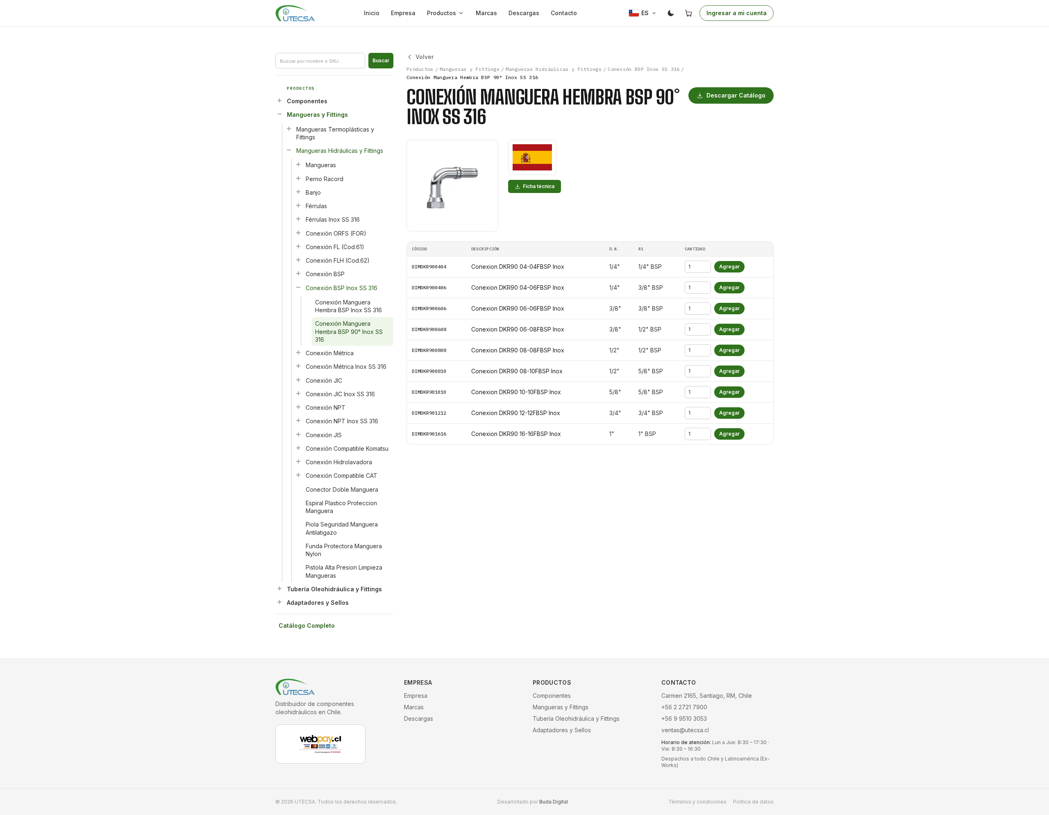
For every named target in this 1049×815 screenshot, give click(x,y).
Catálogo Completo (307, 625)
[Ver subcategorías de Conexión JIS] (298, 434)
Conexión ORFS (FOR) (336, 233)
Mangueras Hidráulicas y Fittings (339, 150)
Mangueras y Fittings (317, 114)
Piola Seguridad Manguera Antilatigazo (342, 528)
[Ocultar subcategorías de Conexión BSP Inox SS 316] (298, 287)
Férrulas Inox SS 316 (333, 219)
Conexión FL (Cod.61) (335, 246)
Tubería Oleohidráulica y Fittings (334, 589)
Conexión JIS (324, 434)
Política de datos (753, 802)
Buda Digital (553, 802)
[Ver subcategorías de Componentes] (279, 100)
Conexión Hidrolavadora (339, 462)
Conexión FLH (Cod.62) (338, 260)
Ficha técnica (538, 186)
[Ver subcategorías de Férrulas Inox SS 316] (298, 219)
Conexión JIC (324, 380)
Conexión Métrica (330, 353)
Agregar (729, 266)
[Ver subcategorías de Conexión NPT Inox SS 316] (298, 420)
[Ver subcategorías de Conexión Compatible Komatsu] (298, 448)
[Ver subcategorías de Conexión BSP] (298, 273)
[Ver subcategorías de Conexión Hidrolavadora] (298, 461)
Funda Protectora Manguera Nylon (344, 550)
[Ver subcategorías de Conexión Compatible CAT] (298, 475)
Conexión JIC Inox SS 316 (340, 393)
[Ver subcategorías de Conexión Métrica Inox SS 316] (298, 366)
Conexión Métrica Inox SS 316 (346, 366)
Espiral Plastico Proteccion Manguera (341, 506)
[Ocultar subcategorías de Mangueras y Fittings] (279, 114)
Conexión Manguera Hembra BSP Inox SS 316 (348, 306)
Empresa (403, 12)
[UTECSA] (295, 13)
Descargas (524, 12)
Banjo (313, 192)
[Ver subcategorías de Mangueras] (298, 164)
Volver (425, 56)
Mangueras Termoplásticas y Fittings (335, 133)
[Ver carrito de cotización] (688, 13)
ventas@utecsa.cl (685, 729)
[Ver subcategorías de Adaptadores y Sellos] (279, 602)
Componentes (307, 101)
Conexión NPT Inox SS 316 (342, 421)
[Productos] (462, 13)
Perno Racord (324, 178)
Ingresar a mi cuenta (736, 12)
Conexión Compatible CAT (341, 475)
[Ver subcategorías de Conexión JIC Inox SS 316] (298, 393)
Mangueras (321, 164)
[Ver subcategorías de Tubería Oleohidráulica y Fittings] (279, 588)
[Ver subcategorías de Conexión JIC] (298, 380)
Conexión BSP (325, 273)
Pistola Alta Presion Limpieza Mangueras (344, 571)
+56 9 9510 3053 (684, 718)
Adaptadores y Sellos (318, 602)
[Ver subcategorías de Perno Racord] (298, 178)
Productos (441, 12)
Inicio (371, 12)
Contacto (564, 12)
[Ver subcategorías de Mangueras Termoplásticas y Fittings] (289, 129)
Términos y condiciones (697, 802)
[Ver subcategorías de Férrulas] (298, 205)
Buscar (380, 60)
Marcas (486, 12)
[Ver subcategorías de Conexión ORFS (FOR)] (298, 233)
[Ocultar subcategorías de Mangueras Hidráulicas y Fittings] (289, 150)
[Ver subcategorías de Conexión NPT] (298, 407)
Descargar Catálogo (735, 95)
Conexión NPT (325, 407)
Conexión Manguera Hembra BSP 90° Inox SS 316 (349, 331)
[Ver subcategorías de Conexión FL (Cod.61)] (298, 246)
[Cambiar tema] (670, 13)
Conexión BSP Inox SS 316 (341, 287)
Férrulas (316, 205)
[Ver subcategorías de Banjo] (298, 192)
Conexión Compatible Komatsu (347, 448)
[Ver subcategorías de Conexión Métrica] (298, 352)
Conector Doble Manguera (342, 489)
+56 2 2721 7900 (684, 707)
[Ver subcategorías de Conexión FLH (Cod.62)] (298, 260)
